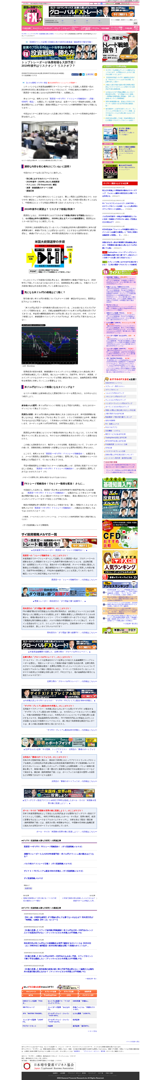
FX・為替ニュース (112, 424)
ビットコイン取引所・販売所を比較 (118, 458)
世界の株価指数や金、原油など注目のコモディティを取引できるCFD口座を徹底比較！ (120, 104)
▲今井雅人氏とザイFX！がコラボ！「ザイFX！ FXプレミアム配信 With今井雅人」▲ (59, 701)
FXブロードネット (29, 1026)
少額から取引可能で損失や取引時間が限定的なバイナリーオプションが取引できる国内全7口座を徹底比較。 (120, 87)
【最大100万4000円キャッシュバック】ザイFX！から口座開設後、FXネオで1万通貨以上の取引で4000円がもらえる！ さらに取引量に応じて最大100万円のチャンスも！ (121, 316)
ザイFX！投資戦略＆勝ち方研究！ (44, 34)
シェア (76, 74)
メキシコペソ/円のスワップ (115, 396)
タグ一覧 (100, 1073)
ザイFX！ (114, 1075)
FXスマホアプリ (111, 427)
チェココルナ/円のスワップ (115, 400)
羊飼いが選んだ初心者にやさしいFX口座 (120, 410)
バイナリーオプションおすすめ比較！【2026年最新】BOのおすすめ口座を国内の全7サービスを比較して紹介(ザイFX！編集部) (122, 604)
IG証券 (50, 1026)
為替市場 (28, 888)
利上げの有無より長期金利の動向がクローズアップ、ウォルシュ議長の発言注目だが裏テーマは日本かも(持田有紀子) (122, 598)
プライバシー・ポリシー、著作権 (77, 1073)
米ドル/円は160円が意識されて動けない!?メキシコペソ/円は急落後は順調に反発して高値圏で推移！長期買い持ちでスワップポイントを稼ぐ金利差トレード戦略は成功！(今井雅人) (122, 618)
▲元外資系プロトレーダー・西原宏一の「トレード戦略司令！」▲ (59, 550)
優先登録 (90, 74)
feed (96, 74)
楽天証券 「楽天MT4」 (81, 1026)
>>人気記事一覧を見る (130, 623)
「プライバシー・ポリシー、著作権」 (94, 1051)
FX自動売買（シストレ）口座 (116, 444)
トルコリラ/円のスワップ (114, 393)
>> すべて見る (92, 1031)
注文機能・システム (112, 431)
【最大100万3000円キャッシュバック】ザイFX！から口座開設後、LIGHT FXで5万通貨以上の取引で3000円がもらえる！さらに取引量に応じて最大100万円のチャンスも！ (120, 352)
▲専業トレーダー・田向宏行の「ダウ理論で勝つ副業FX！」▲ (59, 601)
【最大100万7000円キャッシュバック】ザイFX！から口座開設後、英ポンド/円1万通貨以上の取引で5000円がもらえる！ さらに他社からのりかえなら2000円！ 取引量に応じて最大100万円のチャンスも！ (121, 328)
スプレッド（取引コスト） (115, 386)
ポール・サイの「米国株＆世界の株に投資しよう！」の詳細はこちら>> (66, 832)
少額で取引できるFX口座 (114, 414)
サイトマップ (91, 1073)
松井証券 (76, 1020)
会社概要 (62, 1073)
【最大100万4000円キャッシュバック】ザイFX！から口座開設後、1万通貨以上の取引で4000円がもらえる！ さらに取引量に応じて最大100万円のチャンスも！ (121, 280)
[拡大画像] (50, 345)
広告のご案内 (109, 1073)
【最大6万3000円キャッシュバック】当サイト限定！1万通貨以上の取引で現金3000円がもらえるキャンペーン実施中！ (121, 307)
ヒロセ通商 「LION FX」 (82, 1013)
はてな (83, 74)
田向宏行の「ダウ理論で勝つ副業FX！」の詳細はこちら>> (72, 633)
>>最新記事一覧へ (91, 979)
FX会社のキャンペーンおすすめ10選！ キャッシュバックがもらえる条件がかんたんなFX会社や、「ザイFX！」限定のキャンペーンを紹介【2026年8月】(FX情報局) (122, 611)
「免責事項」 (76, 1051)
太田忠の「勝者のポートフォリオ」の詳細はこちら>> (74, 781)
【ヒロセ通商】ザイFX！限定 (51, 83)
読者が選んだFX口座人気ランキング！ (119, 455)
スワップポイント (112, 390)
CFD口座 (108, 448)
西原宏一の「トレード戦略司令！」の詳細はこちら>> (74, 580)
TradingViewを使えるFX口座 (116, 437)
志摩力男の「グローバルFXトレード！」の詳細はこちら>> (72, 681)
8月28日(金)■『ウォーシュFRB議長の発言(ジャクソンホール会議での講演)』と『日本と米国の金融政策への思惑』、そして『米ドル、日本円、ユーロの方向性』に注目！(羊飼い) (122, 592)
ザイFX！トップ (27, 34)
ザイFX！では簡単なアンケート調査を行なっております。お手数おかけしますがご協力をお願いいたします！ (120, 72)
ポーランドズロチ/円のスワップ (117, 407)
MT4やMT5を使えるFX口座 (115, 441)
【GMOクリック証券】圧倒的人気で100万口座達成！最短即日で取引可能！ (61, 42)
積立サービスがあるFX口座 (115, 434)
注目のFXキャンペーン (113, 383)
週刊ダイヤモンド (82, 1075)
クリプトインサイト (105, 1075)
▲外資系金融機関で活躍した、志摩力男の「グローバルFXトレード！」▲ (59, 652)
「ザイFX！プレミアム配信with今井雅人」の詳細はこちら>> (71, 730)
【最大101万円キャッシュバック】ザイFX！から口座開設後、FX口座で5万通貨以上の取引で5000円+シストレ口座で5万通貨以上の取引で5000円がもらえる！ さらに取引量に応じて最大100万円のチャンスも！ (121, 341)
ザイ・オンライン (93, 1075)
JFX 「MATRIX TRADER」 (33, 1013)
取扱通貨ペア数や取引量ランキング (118, 417)
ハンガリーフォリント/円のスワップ (118, 403)
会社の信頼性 (110, 420)
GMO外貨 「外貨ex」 (81, 1001)
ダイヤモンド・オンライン (69, 1075)
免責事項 (55, 1073)
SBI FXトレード (29, 1007)
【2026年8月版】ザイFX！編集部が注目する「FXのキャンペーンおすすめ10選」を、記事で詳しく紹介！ (120, 80)
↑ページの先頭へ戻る (132, 1041)
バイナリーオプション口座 (115, 451)
